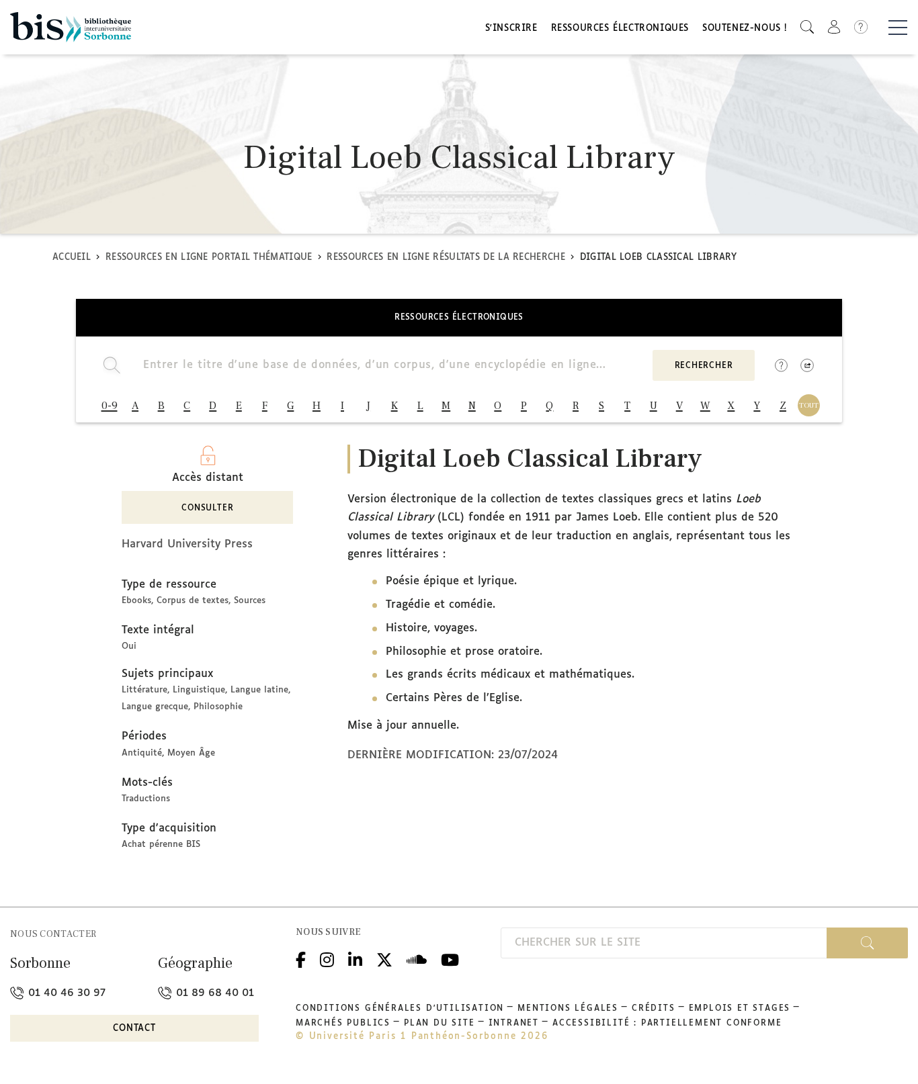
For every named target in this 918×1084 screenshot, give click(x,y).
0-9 (109, 405)
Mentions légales (567, 1009)
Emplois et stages (740, 1009)
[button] (807, 27)
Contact (134, 1028)
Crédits (653, 1009)
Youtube (450, 958)
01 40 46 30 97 (65, 993)
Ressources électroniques (620, 28)
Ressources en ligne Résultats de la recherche (446, 257)
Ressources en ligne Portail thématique (209, 257)
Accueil (71, 257)
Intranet (514, 1024)
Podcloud (417, 958)
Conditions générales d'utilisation (400, 1009)
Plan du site (439, 1024)
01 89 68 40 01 (213, 993)
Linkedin (355, 958)
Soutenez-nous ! (744, 28)
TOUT (809, 405)
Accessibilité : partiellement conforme (667, 1024)
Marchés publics (343, 1024)
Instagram (327, 958)
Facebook (301, 958)
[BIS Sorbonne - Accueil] (70, 27)
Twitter (384, 958)
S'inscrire (511, 28)
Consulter (207, 508)
